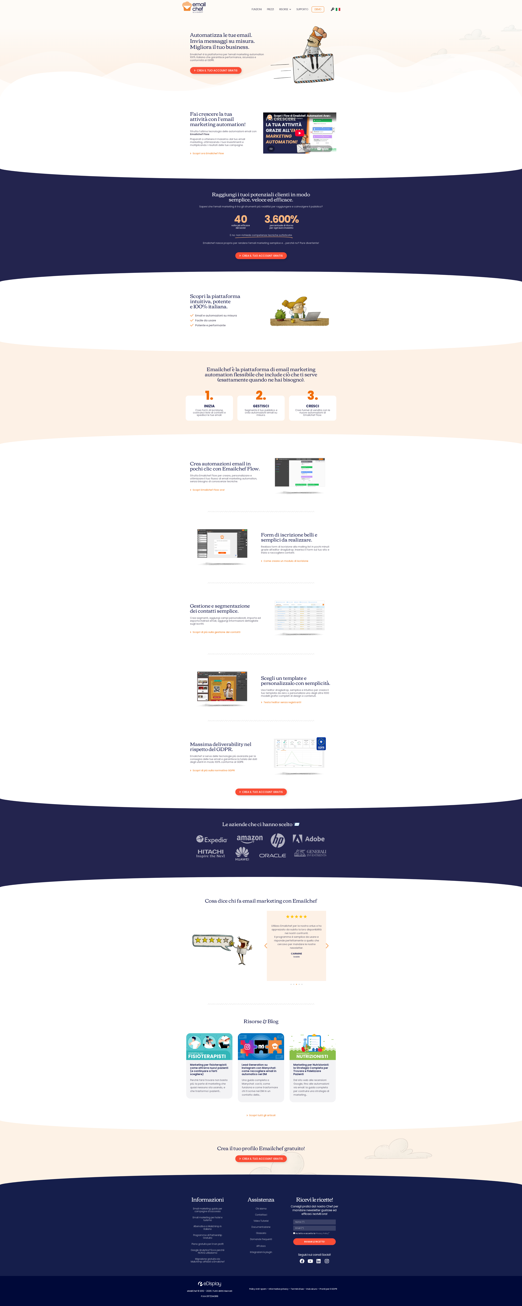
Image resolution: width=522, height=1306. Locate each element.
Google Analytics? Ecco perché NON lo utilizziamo (207, 1251)
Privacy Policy (322, 1233)
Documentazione (260, 1227)
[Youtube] (310, 1261)
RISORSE (283, 9)
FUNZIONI (257, 9)
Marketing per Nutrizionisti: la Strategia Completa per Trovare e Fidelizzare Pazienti (311, 1069)
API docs (260, 1246)
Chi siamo (261, 1208)
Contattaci (261, 1214)
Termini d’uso (297, 1288)
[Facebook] (302, 1261)
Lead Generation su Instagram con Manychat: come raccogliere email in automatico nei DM (259, 1069)
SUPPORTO (302, 9)
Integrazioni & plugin (261, 1252)
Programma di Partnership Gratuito (207, 1236)
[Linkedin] (318, 1261)
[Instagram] (327, 1261)
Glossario (261, 1233)
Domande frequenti (261, 1239)
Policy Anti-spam (257, 1288)
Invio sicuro (311, 1288)
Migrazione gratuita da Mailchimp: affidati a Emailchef (207, 1260)
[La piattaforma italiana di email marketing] (194, 7)
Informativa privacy (278, 1288)
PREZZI (270, 9)
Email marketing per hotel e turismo (207, 1219)
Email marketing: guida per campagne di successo (207, 1210)
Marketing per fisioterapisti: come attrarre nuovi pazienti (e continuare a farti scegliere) (209, 1069)
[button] (265, 945)
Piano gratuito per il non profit (208, 1244)
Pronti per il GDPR (328, 1288)
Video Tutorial (261, 1220)
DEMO (318, 9)
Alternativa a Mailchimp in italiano (207, 1228)
